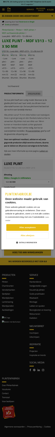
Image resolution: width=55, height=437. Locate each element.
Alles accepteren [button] (27, 227)
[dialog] (27, 218)
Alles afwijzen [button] (27, 235)
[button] (27, 242)
